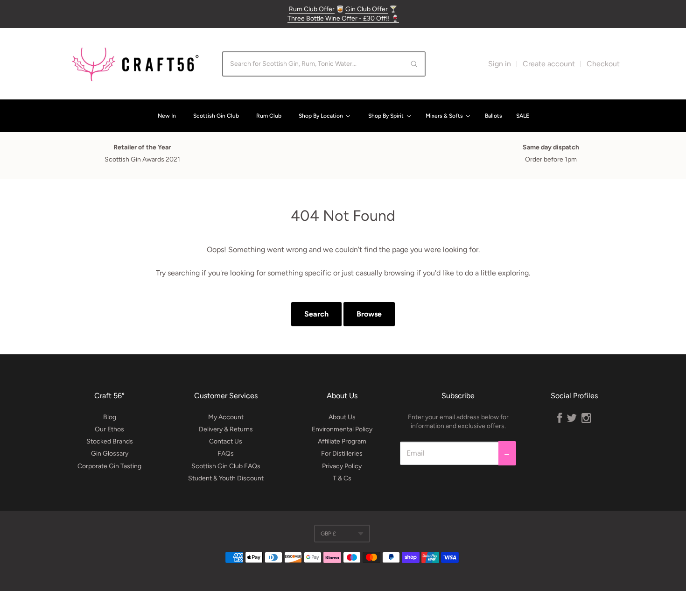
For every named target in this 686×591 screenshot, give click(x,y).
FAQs (225, 453)
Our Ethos (109, 429)
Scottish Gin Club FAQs (225, 466)
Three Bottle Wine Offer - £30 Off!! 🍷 (343, 18)
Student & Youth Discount (226, 478)
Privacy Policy (342, 466)
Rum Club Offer (312, 9)
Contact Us (225, 441)
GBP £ (328, 533)
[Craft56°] (135, 63)
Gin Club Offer (366, 9)
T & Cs (342, 478)
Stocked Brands (109, 441)
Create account (549, 63)
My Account (226, 417)
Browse (369, 314)
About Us (342, 417)
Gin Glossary (109, 453)
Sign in (499, 63)
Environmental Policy (342, 429)
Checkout (603, 63)
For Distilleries (342, 453)
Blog (109, 417)
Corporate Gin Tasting (109, 466)
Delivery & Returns (226, 429)
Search (316, 314)
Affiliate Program (342, 441)
